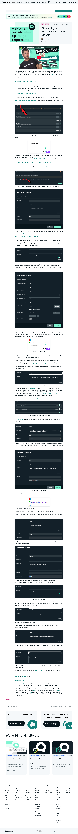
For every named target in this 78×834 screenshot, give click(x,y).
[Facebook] (14, 706)
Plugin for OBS (38, 787)
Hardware (7, 792)
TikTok (16, 787)
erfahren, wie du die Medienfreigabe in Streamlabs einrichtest (37, 398)
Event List (47, 788)
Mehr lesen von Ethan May (57, 39)
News (6, 802)
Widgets (27, 794)
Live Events (7, 801)
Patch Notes (28, 801)
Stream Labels (48, 792)
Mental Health (8, 804)
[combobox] (18, 11)
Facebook (60, 674)
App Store (27, 792)
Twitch (16, 792)
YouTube (23, 676)
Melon (34, 690)
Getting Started (8, 787)
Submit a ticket (59, 818)
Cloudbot (17, 6)
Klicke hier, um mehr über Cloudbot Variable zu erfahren (46, 363)
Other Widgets (48, 794)
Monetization (8, 794)
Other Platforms (18, 797)
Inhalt (49, 17)
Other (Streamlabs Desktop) (28, 797)
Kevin (17, 770)
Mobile (6, 795)
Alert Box (47, 787)
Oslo (30, 692)
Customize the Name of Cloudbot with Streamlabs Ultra (38, 761)
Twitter (56, 674)
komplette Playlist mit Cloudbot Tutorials (26, 233)
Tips (36, 795)
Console (57, 804)
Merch (36, 801)
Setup (26, 787)
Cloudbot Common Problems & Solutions (16, 760)
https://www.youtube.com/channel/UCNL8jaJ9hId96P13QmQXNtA (30, 158)
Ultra (36, 788)
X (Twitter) (17, 790)
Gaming (6, 799)
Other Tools (38, 804)
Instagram (17, 676)
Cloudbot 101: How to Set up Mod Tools (61, 760)
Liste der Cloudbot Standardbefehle (48, 393)
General (57, 802)
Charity (6, 797)
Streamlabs (71, 2)
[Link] (17, 706)
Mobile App (37, 794)
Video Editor (38, 811)
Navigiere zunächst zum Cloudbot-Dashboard (25, 100)
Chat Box (47, 790)
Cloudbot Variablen (38, 670)
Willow (58, 690)
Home (7, 6)
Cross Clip (17, 693)
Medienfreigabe (32, 388)
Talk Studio (37, 813)
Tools (11, 6)
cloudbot (8, 699)
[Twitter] (11, 706)
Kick (16, 799)
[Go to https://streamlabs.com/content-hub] (8, 2)
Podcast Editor (38, 815)
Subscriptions (59, 810)
